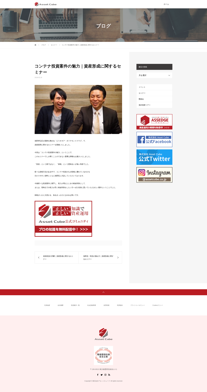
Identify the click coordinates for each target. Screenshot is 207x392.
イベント (142, 87)
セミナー (142, 93)
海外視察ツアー (144, 105)
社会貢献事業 (91, 305)
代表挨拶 (47, 305)
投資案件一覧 (75, 305)
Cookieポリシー (157, 305)
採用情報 (106, 305)
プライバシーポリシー (137, 305)
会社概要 (60, 305)
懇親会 (141, 99)
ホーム (166, 4)
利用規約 (120, 305)
